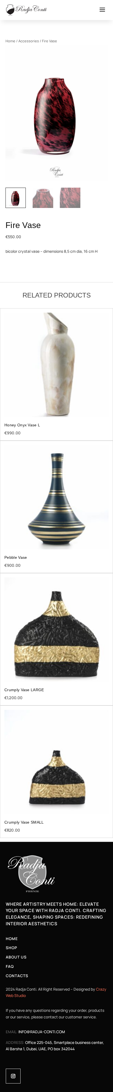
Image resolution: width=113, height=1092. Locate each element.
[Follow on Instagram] (13, 1076)
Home (10, 40)
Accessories (28, 40)
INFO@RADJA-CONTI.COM (41, 1031)
